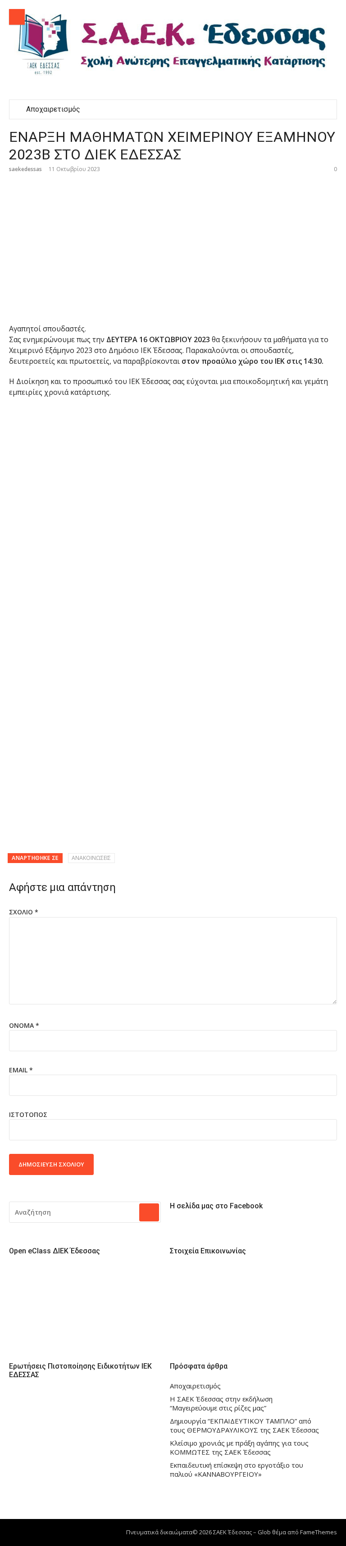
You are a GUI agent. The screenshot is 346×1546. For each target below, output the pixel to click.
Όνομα (24, 1025)
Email (21, 1070)
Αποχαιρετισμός (53, 109)
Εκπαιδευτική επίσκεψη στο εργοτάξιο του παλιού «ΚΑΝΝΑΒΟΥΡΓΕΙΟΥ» (236, 1469)
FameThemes (318, 1532)
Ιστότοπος (28, 1114)
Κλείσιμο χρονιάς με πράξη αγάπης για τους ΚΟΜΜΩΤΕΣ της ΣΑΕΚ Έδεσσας (239, 1447)
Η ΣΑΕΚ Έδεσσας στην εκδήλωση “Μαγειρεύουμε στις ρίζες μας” (221, 1403)
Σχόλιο (23, 912)
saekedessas (25, 169)
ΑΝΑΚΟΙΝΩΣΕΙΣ (91, 858)
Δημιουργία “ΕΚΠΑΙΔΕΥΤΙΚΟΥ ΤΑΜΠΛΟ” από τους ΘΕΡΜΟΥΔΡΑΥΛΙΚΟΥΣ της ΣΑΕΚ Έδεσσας (244, 1425)
